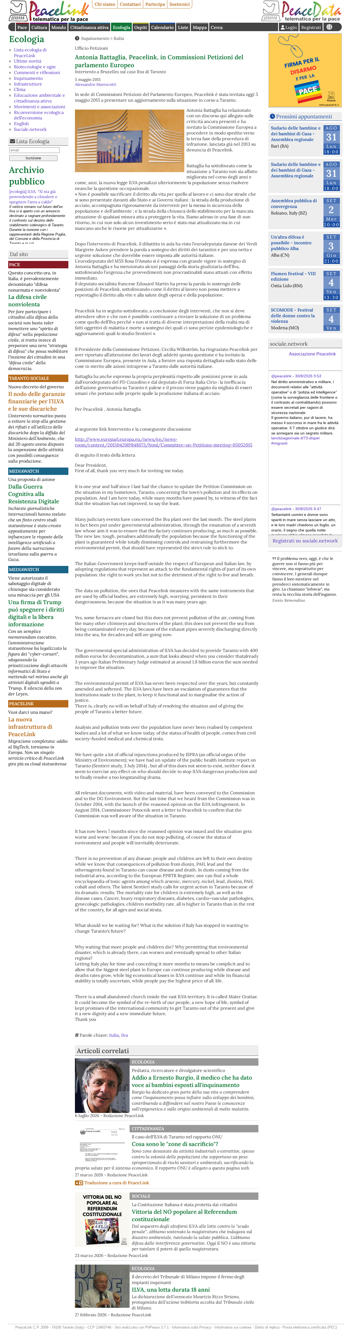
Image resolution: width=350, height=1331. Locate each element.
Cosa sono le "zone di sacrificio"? (175, 1144)
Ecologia (121, 27)
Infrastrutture (28, 84)
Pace (22, 27)
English (21, 123)
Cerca (217, 27)
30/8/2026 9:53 (308, 376)
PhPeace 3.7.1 (157, 1327)
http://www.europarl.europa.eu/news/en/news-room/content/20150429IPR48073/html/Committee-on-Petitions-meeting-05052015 (163, 442)
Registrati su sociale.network (305, 540)
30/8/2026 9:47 (308, 509)
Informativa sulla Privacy (191, 1327)
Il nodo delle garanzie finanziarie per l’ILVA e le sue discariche (36, 401)
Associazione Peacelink (312, 354)
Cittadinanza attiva (89, 27)
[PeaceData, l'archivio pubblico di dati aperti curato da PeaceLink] (301, 20)
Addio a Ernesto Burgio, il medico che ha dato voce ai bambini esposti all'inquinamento (192, 1081)
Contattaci (130, 4)
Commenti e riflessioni (37, 72)
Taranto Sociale (29, 378)
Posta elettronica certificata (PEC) (310, 1327)
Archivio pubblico (27, 175)
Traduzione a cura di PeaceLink (116, 1182)
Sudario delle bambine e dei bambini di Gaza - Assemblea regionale (296, 133)
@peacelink (281, 376)
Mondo (58, 27)
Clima (19, 89)
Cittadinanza (148, 1128)
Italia (118, 38)
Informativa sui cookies (233, 1327)
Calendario (162, 27)
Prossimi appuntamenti (304, 116)
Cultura (39, 27)
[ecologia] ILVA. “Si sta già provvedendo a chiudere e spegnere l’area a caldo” (33, 196)
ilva (124, 1035)
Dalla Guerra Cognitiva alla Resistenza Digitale (33, 494)
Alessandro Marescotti (95, 84)
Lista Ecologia (32, 141)
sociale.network (289, 343)
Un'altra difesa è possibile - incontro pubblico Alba (291, 242)
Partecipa (155, 4)
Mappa (200, 27)
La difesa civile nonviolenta (27, 300)
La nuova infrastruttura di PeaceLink (30, 727)
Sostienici (180, 4)
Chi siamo (105, 4)
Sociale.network (30, 129)
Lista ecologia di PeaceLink (30, 52)
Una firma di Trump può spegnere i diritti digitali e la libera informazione (36, 613)
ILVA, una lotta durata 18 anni (171, 1289)
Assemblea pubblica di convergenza (294, 203)
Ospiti (140, 27)
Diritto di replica (267, 1327)
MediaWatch (24, 471)
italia (114, 1035)
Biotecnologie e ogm (35, 66)
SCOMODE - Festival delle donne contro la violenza (293, 315)
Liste (183, 27)
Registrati (311, 27)
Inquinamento (28, 78)
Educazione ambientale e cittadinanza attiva (39, 98)
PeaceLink (21, 703)
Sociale (141, 1196)
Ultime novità (27, 61)
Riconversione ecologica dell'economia (39, 115)
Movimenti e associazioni (39, 106)
